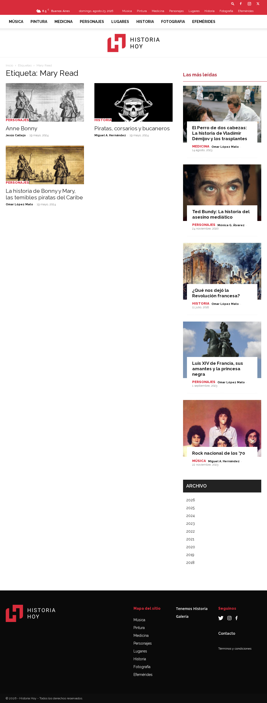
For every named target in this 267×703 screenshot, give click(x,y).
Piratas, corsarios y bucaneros (132, 128)
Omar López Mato (19, 204)
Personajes (176, 11)
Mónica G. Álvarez (231, 225)
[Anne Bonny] (45, 102)
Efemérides (245, 11)
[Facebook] (241, 3)
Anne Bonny (21, 128)
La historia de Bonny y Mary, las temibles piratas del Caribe (44, 194)
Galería (182, 616)
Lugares (194, 11)
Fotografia (226, 11)
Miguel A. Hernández (110, 135)
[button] (233, 3)
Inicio (9, 65)
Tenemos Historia (192, 608)
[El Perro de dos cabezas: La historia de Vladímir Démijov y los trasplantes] (222, 114)
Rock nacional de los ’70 (218, 453)
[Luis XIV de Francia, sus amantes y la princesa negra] (222, 350)
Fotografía (142, 667)
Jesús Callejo (16, 135)
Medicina (158, 11)
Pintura (142, 11)
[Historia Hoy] (133, 43)
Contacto (226, 633)
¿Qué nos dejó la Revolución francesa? (216, 293)
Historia (209, 11)
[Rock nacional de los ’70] (222, 428)
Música (127, 11)
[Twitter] (258, 3)
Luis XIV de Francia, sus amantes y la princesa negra (217, 369)
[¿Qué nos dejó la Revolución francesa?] (222, 271)
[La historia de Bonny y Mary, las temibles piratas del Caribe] (45, 165)
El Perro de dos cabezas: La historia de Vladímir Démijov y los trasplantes (219, 133)
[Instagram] (249, 3)
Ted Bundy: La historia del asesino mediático (221, 214)
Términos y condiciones (234, 648)
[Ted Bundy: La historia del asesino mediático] (222, 192)
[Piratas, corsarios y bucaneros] (133, 102)
